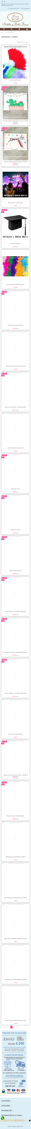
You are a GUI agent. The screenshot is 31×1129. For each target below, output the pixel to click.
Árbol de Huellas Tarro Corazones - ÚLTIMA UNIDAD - (15, 162)
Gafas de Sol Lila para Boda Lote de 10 (15, 856)
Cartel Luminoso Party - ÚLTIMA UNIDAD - (16, 407)
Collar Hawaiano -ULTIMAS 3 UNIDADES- (15, 611)
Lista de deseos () (14, 8)
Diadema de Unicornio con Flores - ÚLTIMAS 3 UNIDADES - (15, 775)
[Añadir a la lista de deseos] (13, 78)
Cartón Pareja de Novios (15, 570)
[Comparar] (15, 78)
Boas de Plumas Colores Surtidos (15, 284)
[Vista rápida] (18, 78)
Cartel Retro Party (15, 529)
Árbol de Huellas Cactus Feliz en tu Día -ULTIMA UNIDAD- (15, 121)
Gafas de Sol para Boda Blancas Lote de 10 (15, 897)
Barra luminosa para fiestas (15, 202)
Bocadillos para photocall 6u (15, 325)
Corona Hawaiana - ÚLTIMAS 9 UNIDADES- (15, 693)
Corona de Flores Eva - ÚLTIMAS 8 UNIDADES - (15, 652)
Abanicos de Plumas (15, 80)
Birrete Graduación (16, 243)
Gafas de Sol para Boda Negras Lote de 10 (15, 979)
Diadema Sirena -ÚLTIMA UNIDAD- (15, 816)
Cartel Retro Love (15, 489)
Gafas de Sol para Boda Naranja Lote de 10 (15, 938)
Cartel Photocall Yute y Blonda (15, 448)
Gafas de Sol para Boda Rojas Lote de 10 (15, 1020)
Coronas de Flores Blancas (15, 734)
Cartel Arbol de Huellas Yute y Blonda (15, 366)
